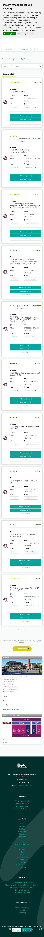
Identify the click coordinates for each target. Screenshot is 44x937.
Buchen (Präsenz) (26, 116)
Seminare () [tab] (8, 74)
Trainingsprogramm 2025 (11, 709)
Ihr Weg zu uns (7, 705)
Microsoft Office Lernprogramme (22, 887)
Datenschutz (38, 926)
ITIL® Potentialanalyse (22, 893)
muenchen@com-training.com (22, 785)
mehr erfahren (25, 123)
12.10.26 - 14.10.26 (30, 551)
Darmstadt (8, 49)
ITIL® (36, 49)
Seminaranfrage (21, 649)
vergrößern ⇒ (7, 742)
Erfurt (22, 839)
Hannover (22, 849)
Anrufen (17, 930)
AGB (9, 929)
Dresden (22, 834)
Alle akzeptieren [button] (9, 34)
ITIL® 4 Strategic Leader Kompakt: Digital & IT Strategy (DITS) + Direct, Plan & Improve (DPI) (24, 319)
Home (5, 696)
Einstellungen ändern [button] (25, 34)
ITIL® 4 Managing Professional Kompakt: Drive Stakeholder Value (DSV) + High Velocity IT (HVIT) (23, 262)
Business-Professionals (22, 809)
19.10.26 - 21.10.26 (30, 444)
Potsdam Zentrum (22, 865)
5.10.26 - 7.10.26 (30, 390)
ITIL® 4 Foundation (17, 92)
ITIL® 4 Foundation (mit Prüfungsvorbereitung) (19, 151)
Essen (22, 842)
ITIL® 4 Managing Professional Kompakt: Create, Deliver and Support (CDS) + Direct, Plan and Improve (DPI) (25, 206)
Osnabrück (22, 862)
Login (40, 929)
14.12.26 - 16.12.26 (30, 605)
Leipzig (22, 854)
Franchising (22, 913)
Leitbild (22, 910)
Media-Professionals (22, 804)
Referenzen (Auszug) (22, 907)
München (22, 860)
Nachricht (27, 930)
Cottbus (22, 829)
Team (4, 700)
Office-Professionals (22, 801)
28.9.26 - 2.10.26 (30, 336)
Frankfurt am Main (22, 844)
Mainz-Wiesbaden (22, 857)
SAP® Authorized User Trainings (22, 882)
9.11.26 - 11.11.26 (30, 498)
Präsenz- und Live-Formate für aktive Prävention (22, 885)
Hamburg (22, 847)
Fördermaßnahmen (22, 890)
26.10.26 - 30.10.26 (30, 223)
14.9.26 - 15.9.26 (30, 107)
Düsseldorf (22, 837)
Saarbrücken (22, 867)
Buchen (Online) (26, 119)
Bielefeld (22, 826)
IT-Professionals (23, 49)
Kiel (22, 852)
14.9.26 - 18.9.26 (30, 279)
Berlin (22, 824)
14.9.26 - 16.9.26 (30, 167)
